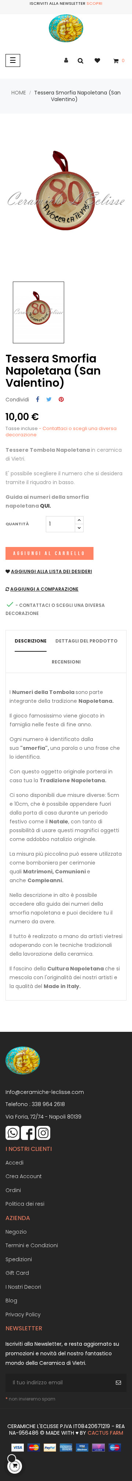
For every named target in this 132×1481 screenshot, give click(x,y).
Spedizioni (19, 1259)
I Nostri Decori (23, 1287)
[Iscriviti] (119, 1383)
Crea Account (24, 1176)
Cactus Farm (105, 1433)
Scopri (94, 3)
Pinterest (61, 399)
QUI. (45, 505)
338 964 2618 (48, 1104)
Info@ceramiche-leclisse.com (45, 1092)
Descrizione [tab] (31, 641)
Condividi (37, 399)
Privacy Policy (23, 1314)
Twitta (49, 399)
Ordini (13, 1190)
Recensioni (66, 662)
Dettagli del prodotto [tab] (86, 641)
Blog (11, 1300)
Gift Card (17, 1273)
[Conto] (66, 60)
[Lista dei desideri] (101, 60)
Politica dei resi (25, 1204)
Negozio (16, 1231)
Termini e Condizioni (32, 1245)
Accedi (14, 1162)
